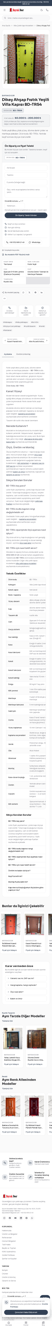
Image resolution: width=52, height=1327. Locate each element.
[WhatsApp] (32, 1218)
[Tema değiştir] (41, 10)
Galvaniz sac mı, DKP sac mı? (22, 978)
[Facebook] (10, 1218)
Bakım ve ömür (16, 998)
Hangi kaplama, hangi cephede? (23, 985)
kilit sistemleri (23, 463)
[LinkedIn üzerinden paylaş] (41, 292)
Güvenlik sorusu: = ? (14, 201)
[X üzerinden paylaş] (29, 292)
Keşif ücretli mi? (15, 876)
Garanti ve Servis (9, 1280)
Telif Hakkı (6, 1244)
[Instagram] (4, 1218)
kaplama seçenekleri (26, 414)
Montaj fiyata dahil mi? (18, 882)
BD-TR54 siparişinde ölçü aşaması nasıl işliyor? (25, 858)
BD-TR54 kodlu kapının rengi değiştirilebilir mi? (20, 849)
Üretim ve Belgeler (9, 1234)
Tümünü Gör (7, 1021)
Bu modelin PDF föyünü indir (17, 254)
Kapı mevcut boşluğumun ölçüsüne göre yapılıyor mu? (25, 888)
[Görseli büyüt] (26, 59)
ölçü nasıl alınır (25, 543)
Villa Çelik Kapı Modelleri (23, 25)
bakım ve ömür (19, 472)
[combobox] (26, 18)
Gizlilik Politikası (8, 1255)
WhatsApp (36, 242)
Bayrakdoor (8, 95)
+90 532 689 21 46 (16, 242)
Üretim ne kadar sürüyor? (19, 870)
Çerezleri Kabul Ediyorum (26, 1312)
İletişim (5, 1270)
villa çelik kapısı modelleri (26, 563)
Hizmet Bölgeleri (9, 1241)
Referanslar (7, 1237)
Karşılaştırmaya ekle (12, 250)
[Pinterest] (26, 1218)
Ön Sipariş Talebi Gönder (26, 215)
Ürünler (5, 1273)
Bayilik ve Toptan (9, 1248)
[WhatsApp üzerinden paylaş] (23, 292)
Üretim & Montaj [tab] (23, 354)
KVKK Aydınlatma (9, 1251)
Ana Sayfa (6, 25)
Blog (43, 1325)
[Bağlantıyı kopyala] (4, 298)
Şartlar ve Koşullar (9, 1258)
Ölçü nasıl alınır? (16, 992)
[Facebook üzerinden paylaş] (35, 292)
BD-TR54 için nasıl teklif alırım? (21, 865)
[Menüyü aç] (4, 10)
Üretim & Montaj (9, 1277)
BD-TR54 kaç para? (16, 821)
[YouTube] (15, 1218)
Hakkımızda (6, 1230)
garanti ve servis (13, 474)
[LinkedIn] (21, 1218)
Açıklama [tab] (8, 354)
